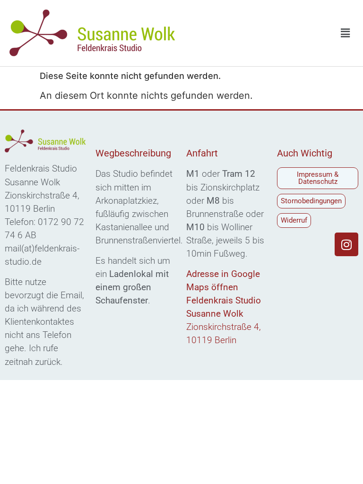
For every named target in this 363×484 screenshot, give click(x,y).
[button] (345, 33)
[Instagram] (346, 244)
